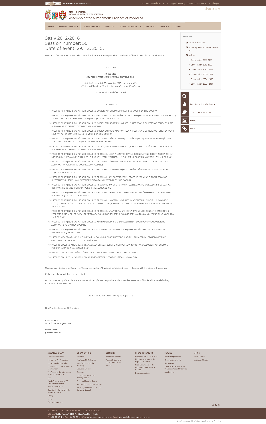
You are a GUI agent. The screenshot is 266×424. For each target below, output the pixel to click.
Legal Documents (130, 26)
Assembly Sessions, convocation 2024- (202, 49)
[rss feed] (219, 8)
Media (163, 26)
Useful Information (55, 386)
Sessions (109, 26)
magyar (173, 3)
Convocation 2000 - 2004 (202, 83)
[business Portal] (206, 8)
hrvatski (190, 3)
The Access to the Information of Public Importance (59, 373)
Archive (191, 55)
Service (150, 26)
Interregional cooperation (58, 363)
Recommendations (142, 373)
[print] (213, 8)
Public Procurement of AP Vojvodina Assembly (58, 382)
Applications (169, 372)
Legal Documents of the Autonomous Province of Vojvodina (145, 367)
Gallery (193, 120)
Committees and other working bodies (86, 376)
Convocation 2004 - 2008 (202, 79)
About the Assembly (56, 356)
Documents (169, 363)
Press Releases (199, 356)
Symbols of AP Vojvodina (58, 360)
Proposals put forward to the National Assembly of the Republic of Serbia (146, 359)
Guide (50, 378)
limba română (200, 3)
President (80, 356)
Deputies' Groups (84, 369)
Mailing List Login (201, 360)
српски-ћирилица (148, 3)
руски (210, 3)
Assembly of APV (67, 26)
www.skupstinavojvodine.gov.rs (99, 417)
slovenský (181, 3)
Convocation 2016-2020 (201, 64)
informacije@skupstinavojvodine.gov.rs (134, 417)
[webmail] (209, 8)
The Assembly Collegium (86, 360)
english (217, 3)
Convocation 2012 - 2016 (202, 69)
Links (192, 128)
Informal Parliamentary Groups (89, 384)
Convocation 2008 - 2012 (202, 74)
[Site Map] (216, 8)
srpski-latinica (162, 3)
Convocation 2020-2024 (201, 60)
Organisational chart (173, 360)
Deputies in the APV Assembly (204, 104)
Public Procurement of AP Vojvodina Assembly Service (176, 367)
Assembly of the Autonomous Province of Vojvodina (106, 15)
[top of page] (219, 405)
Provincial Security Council (87, 381)
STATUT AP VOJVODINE (200, 112)
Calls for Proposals (55, 402)
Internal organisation (173, 356)
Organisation (90, 26)
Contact (178, 26)
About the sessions (197, 42)
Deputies (80, 372)
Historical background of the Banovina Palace (59, 391)
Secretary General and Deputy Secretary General (89, 388)
